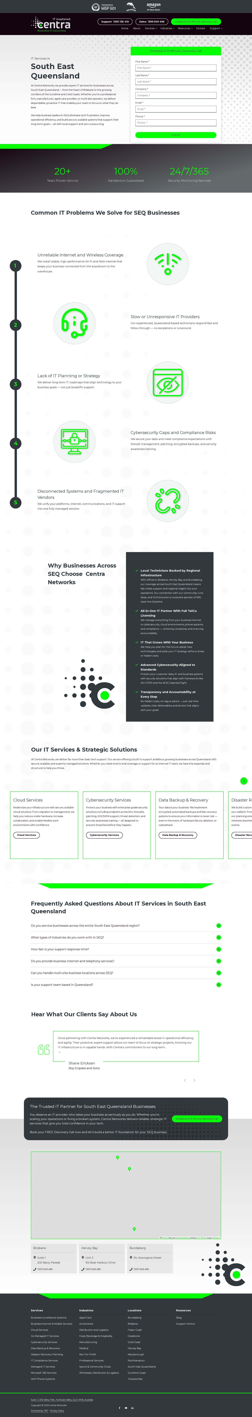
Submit (176, 135)
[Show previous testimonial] (185, 1080)
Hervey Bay (89, 1248)
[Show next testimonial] (194, 1080)
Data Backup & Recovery (177, 835)
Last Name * (142, 75)
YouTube (126, 1408)
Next (243, 780)
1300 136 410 (115, 21)
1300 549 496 (151, 21)
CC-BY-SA (202, 1237)
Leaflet (164, 1237)
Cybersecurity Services (104, 835)
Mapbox (217, 1237)
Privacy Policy (57, 1410)
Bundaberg (138, 1248)
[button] (134, 1229)
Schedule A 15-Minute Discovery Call (196, 21)
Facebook (120, 1408)
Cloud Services (26, 835)
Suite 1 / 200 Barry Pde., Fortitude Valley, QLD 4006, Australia (62, 1399)
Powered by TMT (39, 1410)
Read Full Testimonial (59, 1052)
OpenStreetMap (182, 1237)
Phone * (140, 116)
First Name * (142, 61)
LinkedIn (132, 1408)
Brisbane (39, 1248)
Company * (141, 89)
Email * (139, 102)
